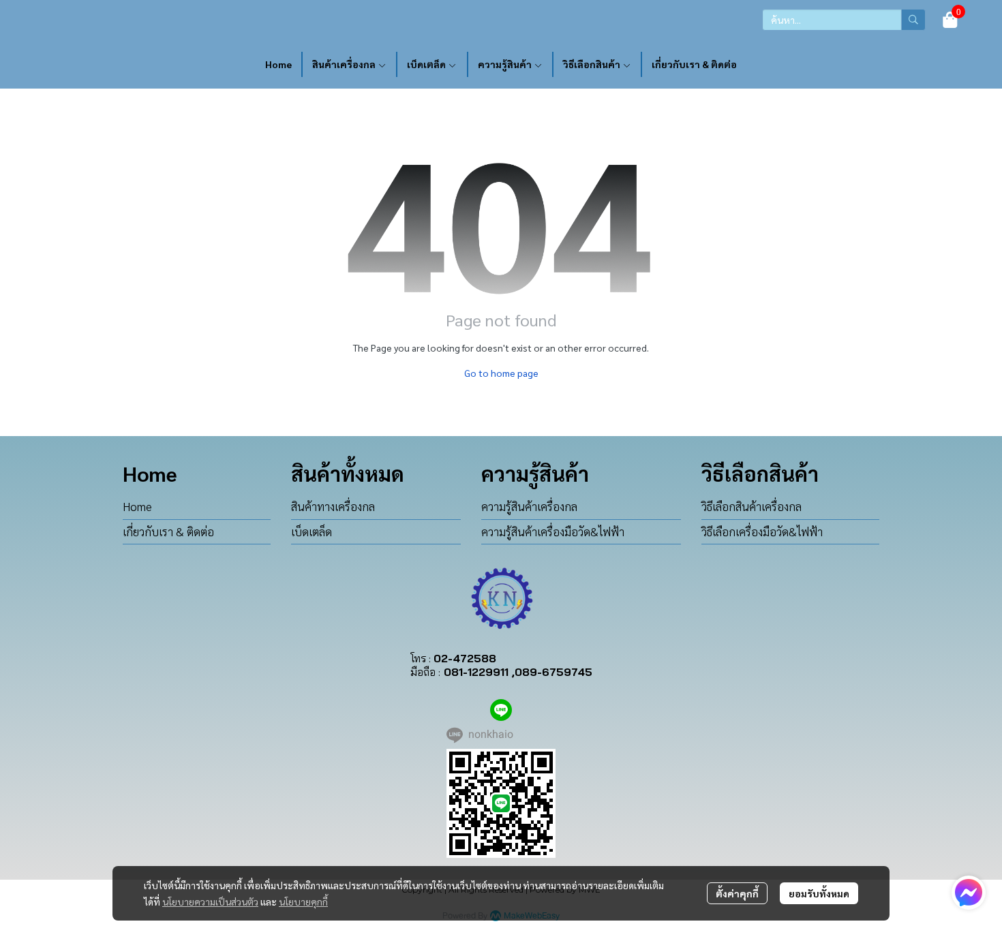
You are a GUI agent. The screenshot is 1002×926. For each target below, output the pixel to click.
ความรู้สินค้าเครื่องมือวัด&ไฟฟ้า (552, 531)
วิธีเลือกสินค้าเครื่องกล (751, 506)
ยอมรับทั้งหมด (819, 893)
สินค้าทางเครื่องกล (333, 506)
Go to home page (501, 373)
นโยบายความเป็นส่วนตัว (210, 901)
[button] (844, 19)
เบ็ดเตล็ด (311, 531)
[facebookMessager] (968, 892)
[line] (501, 710)
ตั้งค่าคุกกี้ (737, 893)
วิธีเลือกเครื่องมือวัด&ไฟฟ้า (762, 531)
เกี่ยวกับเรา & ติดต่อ (168, 531)
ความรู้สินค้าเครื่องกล (529, 506)
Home (137, 506)
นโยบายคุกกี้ (303, 901)
